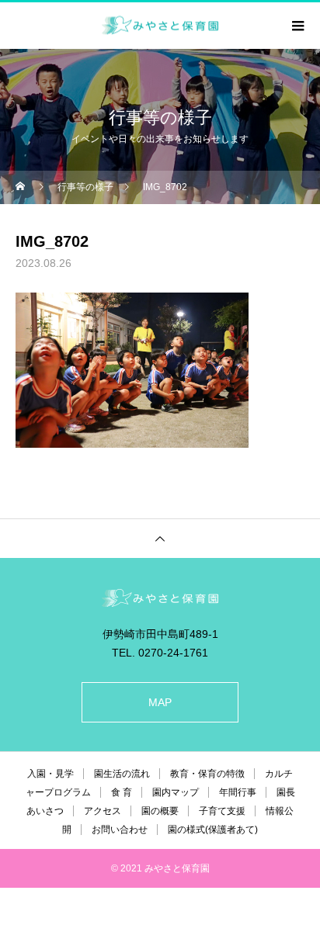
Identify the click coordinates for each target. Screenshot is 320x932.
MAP (160, 702)
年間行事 (237, 792)
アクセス (102, 811)
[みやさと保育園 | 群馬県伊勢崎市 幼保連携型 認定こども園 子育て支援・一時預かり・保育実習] (160, 598)
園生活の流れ (122, 773)
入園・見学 (50, 773)
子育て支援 (222, 811)
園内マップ (175, 792)
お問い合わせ (120, 829)
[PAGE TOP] (160, 538)
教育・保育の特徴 (207, 773)
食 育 (121, 792)
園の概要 (160, 811)
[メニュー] (296, 25)
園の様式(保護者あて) (213, 829)
